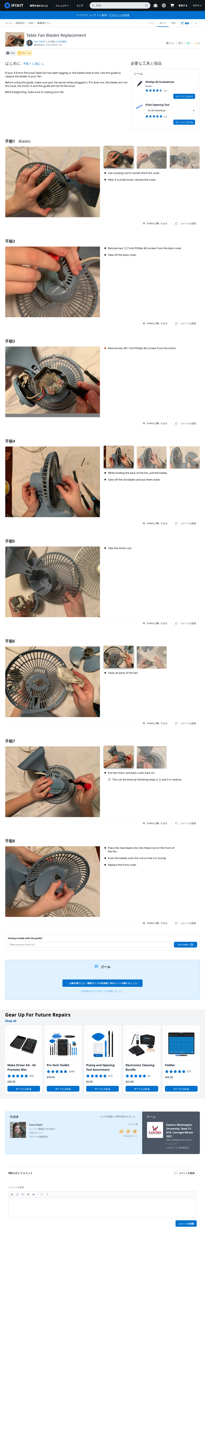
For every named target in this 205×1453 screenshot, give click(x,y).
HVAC (31, 22)
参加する (183, 5)
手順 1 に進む (32, 63)
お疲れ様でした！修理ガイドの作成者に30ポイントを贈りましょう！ (104, 983)
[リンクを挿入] (28, 1194)
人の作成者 (60, 41)
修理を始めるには (39, 5)
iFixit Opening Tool (157, 105)
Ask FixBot (183, 944)
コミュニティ (62, 5)
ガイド (162, 22)
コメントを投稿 (186, 1223)
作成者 (14, 1117)
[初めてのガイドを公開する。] (121, 1131)
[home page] (13, 5)
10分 (12, 52)
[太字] (11, 1194)
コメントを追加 (185, 237)
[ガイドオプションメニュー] (196, 23)
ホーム (8, 22)
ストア (80, 5)
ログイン (197, 5)
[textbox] (102, 1208)
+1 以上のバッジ (130, 1136)
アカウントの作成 (119, 15)
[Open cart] (172, 5)
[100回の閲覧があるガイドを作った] (134, 1131)
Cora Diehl (39, 41)
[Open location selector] (164, 5)
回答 (173, 22)
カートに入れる (184, 96)
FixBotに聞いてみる (157, 223)
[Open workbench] (155, 5)
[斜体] (17, 1194)
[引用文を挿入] (33, 1194)
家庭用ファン (44, 22)
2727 (171, 43)
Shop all (10, 1021)
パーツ (151, 22)
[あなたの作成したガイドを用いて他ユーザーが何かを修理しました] (128, 1131)
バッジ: (132, 1124)
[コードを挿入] (22, 1194)
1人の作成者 (106, 1116)
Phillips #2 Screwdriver (159, 82)
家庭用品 (20, 22)
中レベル (26, 52)
